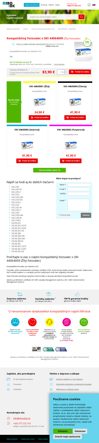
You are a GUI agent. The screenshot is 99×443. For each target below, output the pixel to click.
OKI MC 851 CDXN (18, 228)
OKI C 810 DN (16, 199)
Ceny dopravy (59, 64)
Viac (11, 56)
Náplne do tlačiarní (31, 5)
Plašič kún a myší (27, 439)
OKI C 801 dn (16, 189)
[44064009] (83, 59)
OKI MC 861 (16, 243)
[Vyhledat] (81, 16)
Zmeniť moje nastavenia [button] (67, 436)
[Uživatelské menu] (89, 6)
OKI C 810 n (16, 202)
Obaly (57, 5)
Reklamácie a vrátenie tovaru (67, 389)
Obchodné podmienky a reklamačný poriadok (74, 384)
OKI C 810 (15, 194)
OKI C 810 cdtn (17, 197)
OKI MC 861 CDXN (18, 248)
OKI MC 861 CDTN (18, 246)
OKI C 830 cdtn (17, 215)
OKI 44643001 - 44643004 (66, 29)
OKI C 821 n (16, 210)
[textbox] (53, 16)
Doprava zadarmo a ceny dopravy (69, 379)
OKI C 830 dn (16, 217)
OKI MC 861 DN (17, 251)
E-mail (62, 189)
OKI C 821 (15, 204)
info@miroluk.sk (21, 418)
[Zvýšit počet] (66, 71)
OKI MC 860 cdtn (18, 235)
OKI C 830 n (16, 220)
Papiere (51, 5)
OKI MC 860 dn (17, 241)
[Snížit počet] (66, 73)
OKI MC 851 (16, 223)
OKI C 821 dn (16, 207)
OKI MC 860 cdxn (18, 238)
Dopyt (62, 200)
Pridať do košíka (82, 72)
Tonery (25, 29)
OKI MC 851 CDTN (18, 225)
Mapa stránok (12, 439)
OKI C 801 (15, 186)
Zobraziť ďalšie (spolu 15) (49, 170)
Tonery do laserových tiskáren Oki (43, 29)
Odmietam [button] (80, 431)
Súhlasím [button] (63, 431)
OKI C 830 (15, 212)
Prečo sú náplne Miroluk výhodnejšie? (31, 44)
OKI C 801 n (16, 192)
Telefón (63, 193)
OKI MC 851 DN (17, 230)
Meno (62, 185)
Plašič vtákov (43, 439)
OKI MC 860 (16, 233)
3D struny (44, 5)
